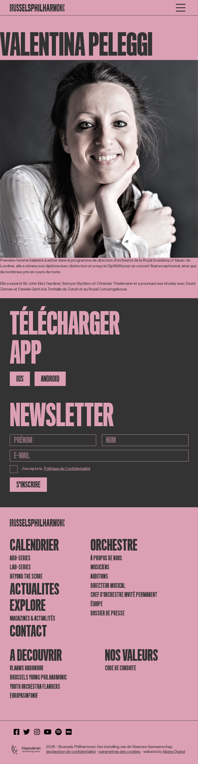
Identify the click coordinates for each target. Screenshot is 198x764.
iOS (19, 378)
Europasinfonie (24, 695)
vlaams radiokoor (26, 668)
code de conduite (120, 668)
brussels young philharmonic (38, 677)
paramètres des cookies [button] (120, 751)
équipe (96, 603)
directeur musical (108, 585)
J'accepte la (55, 468)
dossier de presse (107, 613)
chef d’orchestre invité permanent (123, 594)
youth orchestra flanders (35, 686)
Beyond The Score (26, 576)
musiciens (99, 567)
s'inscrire (28, 484)
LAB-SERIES (20, 567)
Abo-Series (20, 558)
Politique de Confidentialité (67, 469)
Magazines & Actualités (32, 618)
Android (50, 378)
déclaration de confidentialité (71, 751)
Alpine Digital (174, 751)
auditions (99, 576)
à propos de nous (106, 558)
